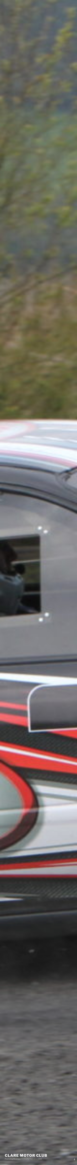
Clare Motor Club (26, 1155)
